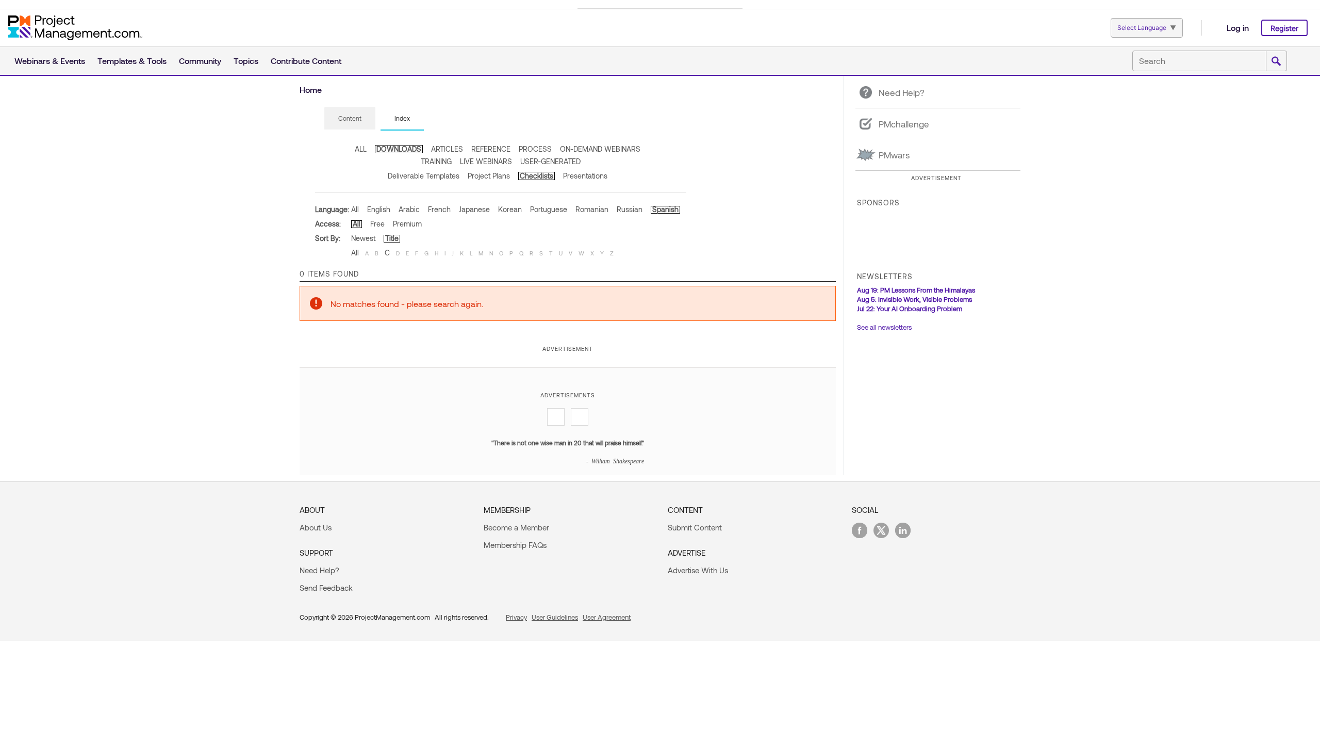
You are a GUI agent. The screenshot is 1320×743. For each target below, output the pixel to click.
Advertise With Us (698, 570)
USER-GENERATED (550, 161)
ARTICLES (447, 148)
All (355, 209)
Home (311, 89)
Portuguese (548, 209)
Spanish (665, 209)
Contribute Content (306, 61)
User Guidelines (555, 617)
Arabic (409, 209)
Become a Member (516, 527)
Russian (629, 209)
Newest (363, 238)
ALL (361, 148)
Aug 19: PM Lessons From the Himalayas (916, 290)
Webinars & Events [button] (49, 61)
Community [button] (200, 61)
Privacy (516, 617)
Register (1284, 28)
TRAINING (436, 161)
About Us (316, 527)
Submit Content (695, 527)
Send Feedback (326, 587)
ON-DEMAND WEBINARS (600, 148)
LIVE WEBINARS (486, 161)
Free (377, 223)
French (439, 209)
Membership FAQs (515, 545)
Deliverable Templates (423, 175)
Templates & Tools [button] (132, 61)
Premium (407, 223)
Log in (1238, 28)
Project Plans (489, 175)
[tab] (349, 119)
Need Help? (319, 570)
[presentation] (350, 118)
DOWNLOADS (398, 148)
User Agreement (607, 617)
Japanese (474, 209)
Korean (510, 209)
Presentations (585, 175)
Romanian (591, 209)
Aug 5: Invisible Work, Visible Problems (914, 299)
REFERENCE (490, 148)
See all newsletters (884, 327)
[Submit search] (1276, 61)
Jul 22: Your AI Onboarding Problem (909, 308)
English (378, 209)
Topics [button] (246, 61)
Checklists (536, 175)
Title (392, 238)
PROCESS (535, 148)
